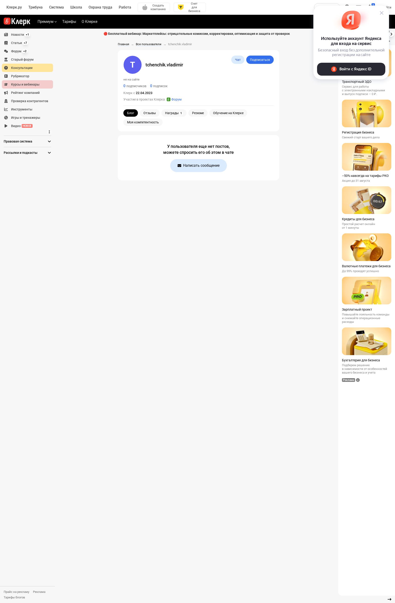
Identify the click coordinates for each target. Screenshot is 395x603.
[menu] (29, 80)
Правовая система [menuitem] (18, 141)
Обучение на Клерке (228, 113)
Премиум (45, 21)
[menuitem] (27, 34)
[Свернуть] (389, 599)
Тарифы (69, 21)
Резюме (198, 113)
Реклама (39, 592)
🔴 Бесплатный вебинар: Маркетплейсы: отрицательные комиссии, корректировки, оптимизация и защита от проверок (197, 34)
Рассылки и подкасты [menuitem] (20, 152)
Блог (130, 113)
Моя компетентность (143, 122)
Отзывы (149, 113)
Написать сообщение (201, 165)
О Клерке (89, 21)
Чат (238, 60)
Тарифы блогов (14, 597)
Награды (173, 113)
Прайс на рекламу (16, 592)
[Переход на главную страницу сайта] (17, 22)
